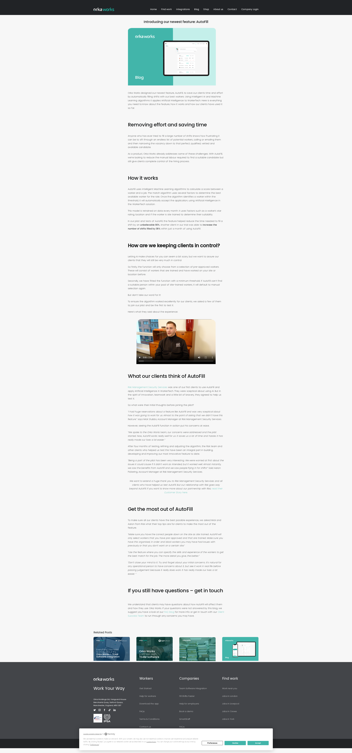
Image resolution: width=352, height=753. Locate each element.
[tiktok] (109, 710)
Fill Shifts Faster (187, 696)
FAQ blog (169, 612)
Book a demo (186, 711)
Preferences (212, 743)
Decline (235, 743)
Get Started (145, 688)
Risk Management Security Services (147, 387)
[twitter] (95, 710)
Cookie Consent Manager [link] (92, 734)
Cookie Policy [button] (151, 742)
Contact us (145, 726)
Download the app (149, 703)
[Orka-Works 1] (104, 8)
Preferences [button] (94, 745)
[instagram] (99, 710)
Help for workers (147, 696)
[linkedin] (114, 710)
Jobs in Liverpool (230, 703)
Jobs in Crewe (229, 711)
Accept (258, 743)
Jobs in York (228, 719)
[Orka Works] (104, 678)
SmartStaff (184, 719)
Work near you (229, 688)
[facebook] (104, 710)
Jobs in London (229, 696)
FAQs (142, 711)
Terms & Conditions (149, 719)
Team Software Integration (193, 688)
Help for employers (189, 703)
